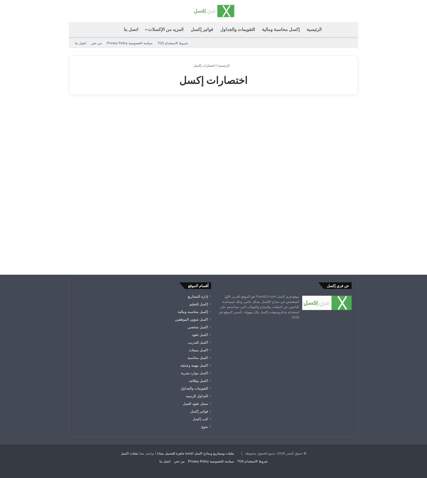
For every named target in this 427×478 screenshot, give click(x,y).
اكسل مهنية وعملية (194, 365)
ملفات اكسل (129, 453)
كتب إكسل (200, 419)
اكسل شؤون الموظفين (191, 319)
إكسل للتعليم (198, 304)
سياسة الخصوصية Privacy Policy (129, 43)
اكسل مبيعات (198, 350)
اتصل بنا (131, 29)
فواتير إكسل (202, 29)
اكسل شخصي (198, 327)
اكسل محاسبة (198, 358)
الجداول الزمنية (197, 396)
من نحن (96, 43)
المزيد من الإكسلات (166, 29)
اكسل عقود (200, 335)
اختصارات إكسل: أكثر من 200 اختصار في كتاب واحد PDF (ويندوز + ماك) (313, 130)
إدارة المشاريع (198, 296)
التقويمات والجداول (237, 29)
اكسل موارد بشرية (194, 373)
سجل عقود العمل (195, 404)
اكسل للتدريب (198, 342)
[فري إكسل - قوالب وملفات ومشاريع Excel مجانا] (213, 11)
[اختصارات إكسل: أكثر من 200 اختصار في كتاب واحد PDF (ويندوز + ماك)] (312, 184)
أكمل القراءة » (336, 244)
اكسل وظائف (198, 381)
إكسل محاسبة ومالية (281, 29)
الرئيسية (314, 29)
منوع (344, 113)
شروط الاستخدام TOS (172, 43)
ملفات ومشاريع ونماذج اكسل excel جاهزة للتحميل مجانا (195, 453)
